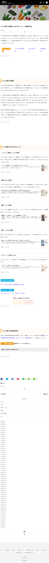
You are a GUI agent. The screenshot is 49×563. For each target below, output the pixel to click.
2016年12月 (3, 466)
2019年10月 (3, 426)
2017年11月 (3, 452)
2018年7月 (2, 444)
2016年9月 (2, 472)
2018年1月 (2, 450)
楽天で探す (29, 302)
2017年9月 (2, 456)
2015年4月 (2, 506)
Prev (3, 394)
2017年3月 (2, 464)
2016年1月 (2, 488)
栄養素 (2, 410)
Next (44, 394)
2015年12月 (3, 490)
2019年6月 (2, 434)
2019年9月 (2, 428)
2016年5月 (2, 480)
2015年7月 (2, 500)
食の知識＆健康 (3, 413)
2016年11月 (3, 468)
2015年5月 (2, 504)
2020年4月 (2, 424)
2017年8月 (2, 458)
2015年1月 (2, 512)
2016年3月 (2, 484)
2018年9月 (2, 440)
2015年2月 (2, 510)
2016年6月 (2, 478)
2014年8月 (2, 518)
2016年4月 (2, 482)
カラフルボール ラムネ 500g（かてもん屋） (13, 293)
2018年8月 (2, 442)
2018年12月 (3, 436)
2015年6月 (2, 502)
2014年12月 (3, 514)
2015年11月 (3, 492)
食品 (1, 416)
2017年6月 (2, 462)
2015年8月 (2, 498)
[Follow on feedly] (43, 3)
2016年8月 (2, 474)
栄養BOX (4, 1)
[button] (47, 3)
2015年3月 (2, 508)
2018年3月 (2, 448)
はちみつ (2, 404)
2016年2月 (2, 486)
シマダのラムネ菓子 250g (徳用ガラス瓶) (13, 284)
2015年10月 (3, 494)
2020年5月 (2, 422)
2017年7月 (2, 460)
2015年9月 (2, 496)
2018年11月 (3, 438)
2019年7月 (2, 432)
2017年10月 (3, 454)
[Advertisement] (24, 66)
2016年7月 (2, 476)
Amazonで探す (18, 302)
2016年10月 (3, 470)
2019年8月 (2, 430)
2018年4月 (2, 446)
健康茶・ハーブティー (5, 407)
